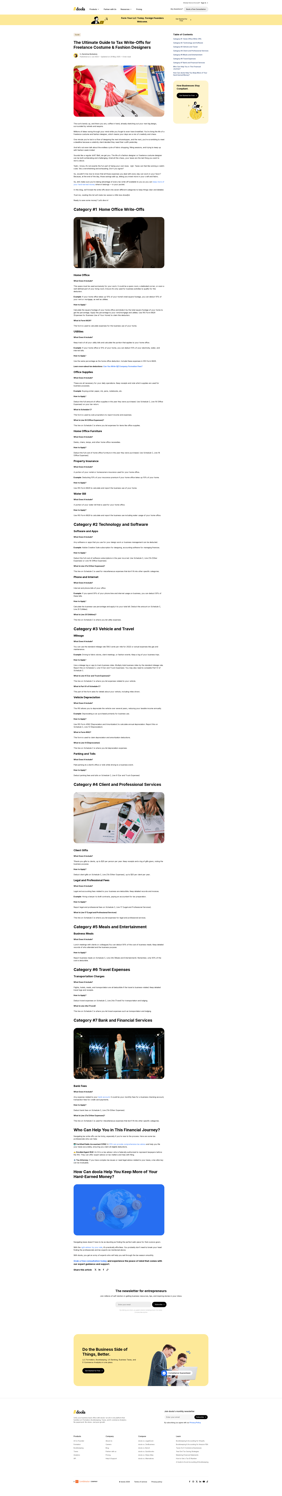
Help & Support (111, 1458)
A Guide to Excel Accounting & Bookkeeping (192, 1462)
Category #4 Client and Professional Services (190, 51)
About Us (109, 1441)
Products (93, 9)
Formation (77, 1444)
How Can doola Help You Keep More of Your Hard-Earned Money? (190, 74)
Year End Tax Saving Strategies (187, 1451)
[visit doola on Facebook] (190, 1481)
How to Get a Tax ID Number (186, 1458)
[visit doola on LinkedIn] (200, 1481)
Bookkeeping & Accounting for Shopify (190, 1441)
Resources (125, 9)
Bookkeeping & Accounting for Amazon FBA (192, 1444)
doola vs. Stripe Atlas (145, 1455)
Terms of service (140, 1482)
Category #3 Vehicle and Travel (185, 47)
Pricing (139, 9)
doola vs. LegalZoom (145, 1441)
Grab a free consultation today (90, 1261)
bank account (104, 1097)
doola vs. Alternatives (146, 1458)
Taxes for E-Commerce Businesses (189, 1448)
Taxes (76, 1451)
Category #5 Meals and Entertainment (187, 55)
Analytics (77, 1455)
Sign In (203, 3)
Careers (108, 1444)
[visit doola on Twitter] (197, 1481)
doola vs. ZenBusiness (146, 1444)
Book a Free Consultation (196, 9)
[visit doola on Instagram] (193, 1481)
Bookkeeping (78, 1448)
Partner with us (111, 1451)
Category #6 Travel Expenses (184, 59)
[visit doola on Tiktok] (207, 1481)
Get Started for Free (181, 20)
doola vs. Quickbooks (146, 1451)
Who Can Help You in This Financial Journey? (187, 68)
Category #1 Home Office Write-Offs (187, 39)
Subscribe (158, 1304)
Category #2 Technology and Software (188, 43)
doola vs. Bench (144, 1448)
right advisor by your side (91, 1247)
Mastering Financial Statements (187, 1455)
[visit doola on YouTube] (204, 1481)
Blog (107, 1448)
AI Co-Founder (79, 1441)
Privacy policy (156, 1482)
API (75, 1458)
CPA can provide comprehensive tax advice (127, 1144)
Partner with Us (110, 9)
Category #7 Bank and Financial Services (189, 63)
